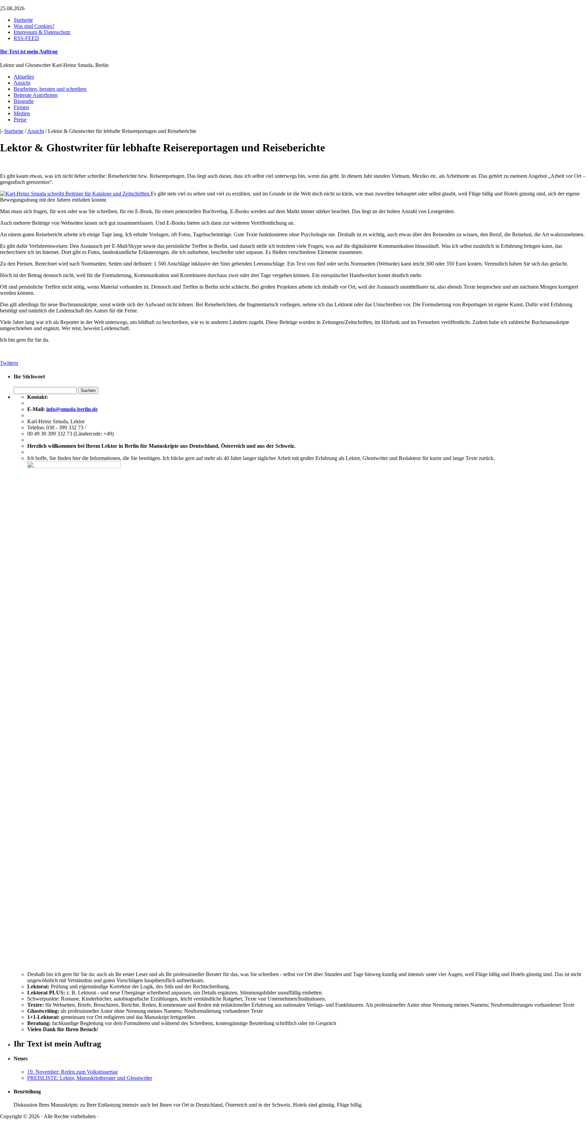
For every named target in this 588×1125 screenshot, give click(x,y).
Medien (22, 113)
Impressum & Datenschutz (42, 32)
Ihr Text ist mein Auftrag (29, 51)
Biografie (24, 101)
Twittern (9, 363)
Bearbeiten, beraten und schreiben (50, 89)
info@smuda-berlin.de (72, 409)
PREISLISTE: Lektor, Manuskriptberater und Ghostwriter (89, 1078)
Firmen (21, 107)
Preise (20, 119)
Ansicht (22, 83)
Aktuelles (24, 77)
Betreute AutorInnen (36, 95)
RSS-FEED (26, 38)
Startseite (23, 20)
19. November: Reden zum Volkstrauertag (72, 1072)
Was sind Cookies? (34, 26)
